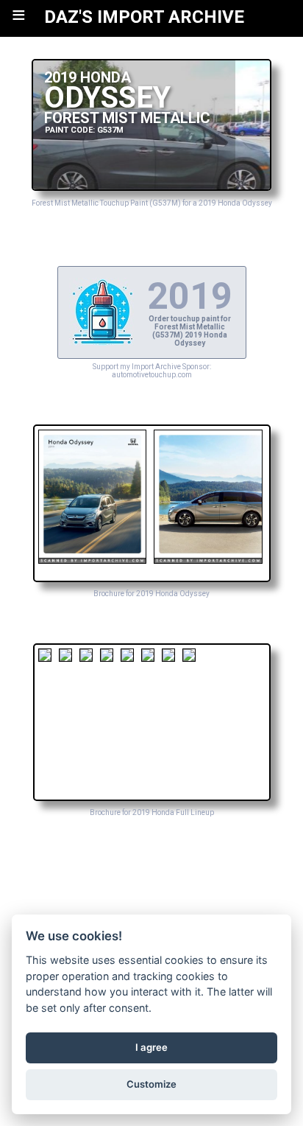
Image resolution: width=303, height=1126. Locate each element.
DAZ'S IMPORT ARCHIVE (144, 17)
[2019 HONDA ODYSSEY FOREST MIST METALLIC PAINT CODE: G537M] (151, 187)
